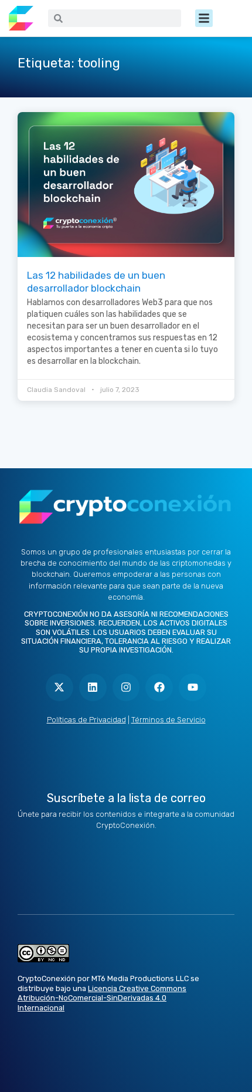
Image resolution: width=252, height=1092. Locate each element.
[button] (204, 18)
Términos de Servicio (168, 719)
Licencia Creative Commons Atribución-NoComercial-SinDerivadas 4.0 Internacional (102, 998)
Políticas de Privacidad (86, 719)
